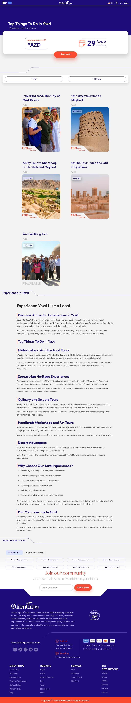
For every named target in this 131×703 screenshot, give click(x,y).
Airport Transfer (47, 677)
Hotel (42, 673)
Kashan (105, 684)
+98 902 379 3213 (64, 645)
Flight (42, 669)
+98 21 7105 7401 (64, 648)
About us (14, 673)
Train (42, 685)
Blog (11, 693)
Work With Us (15, 677)
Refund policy (15, 685)
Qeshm (105, 692)
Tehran (105, 681)
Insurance (75, 673)
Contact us (14, 669)
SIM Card (75, 681)
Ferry (42, 693)
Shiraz (104, 677)
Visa (73, 669)
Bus (41, 681)
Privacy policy (15, 689)
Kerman (105, 688)
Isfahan (105, 673)
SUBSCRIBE (83, 587)
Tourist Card (76, 677)
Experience (45, 689)
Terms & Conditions (18, 681)
